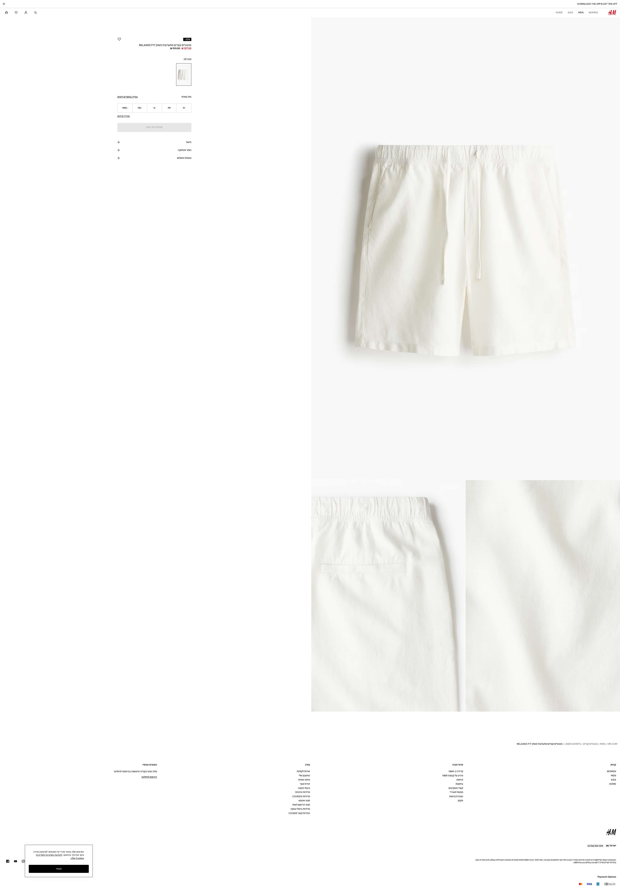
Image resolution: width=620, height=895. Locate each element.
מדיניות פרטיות (302, 792)
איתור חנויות (304, 780)
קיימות (459, 780)
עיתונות (459, 784)
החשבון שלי (304, 775)
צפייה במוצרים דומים (127, 97)
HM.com (612, 744)
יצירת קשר (305, 784)
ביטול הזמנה (304, 788)
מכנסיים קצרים (590, 744)
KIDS (570, 12)
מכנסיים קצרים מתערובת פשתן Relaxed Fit (539, 744)
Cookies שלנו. (77, 858)
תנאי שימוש (304, 800)
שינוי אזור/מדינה (595, 845)
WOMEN (593, 12)
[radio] (183, 74)
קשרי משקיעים (456, 788)
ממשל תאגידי (456, 792)
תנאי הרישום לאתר (301, 805)
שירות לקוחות (303, 771)
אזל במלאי (186, 97)
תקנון (460, 800)
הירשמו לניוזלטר (149, 777)
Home (559, 12)
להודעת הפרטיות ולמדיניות (49, 855)
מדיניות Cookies (301, 796)
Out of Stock (154, 127)
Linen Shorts (573, 744)
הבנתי (59, 869)
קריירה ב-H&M (456, 771)
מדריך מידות (123, 116)
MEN (581, 12)
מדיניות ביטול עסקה (300, 809)
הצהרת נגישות (456, 796)
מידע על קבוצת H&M (452, 775)
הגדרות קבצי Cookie (299, 813)
